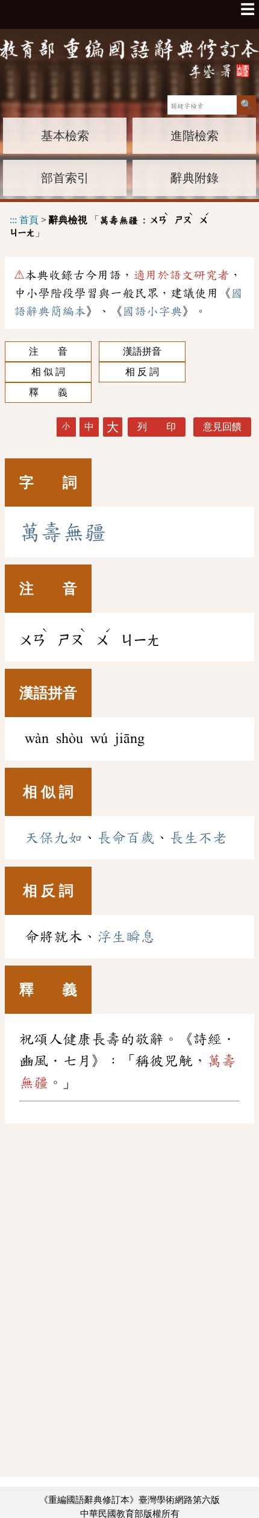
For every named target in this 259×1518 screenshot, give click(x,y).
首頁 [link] (29, 220)
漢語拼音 (142, 351)
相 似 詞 (48, 372)
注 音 (48, 351)
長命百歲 (126, 837)
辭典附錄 (194, 178)
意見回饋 (222, 427)
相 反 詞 (142, 372)
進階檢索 (194, 135)
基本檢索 (65, 135)
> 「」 (110, 224)
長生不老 (198, 837)
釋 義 (48, 392)
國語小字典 (152, 311)
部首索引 (65, 178)
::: (13, 220)
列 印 (156, 427)
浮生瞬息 (126, 936)
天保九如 (54, 837)
